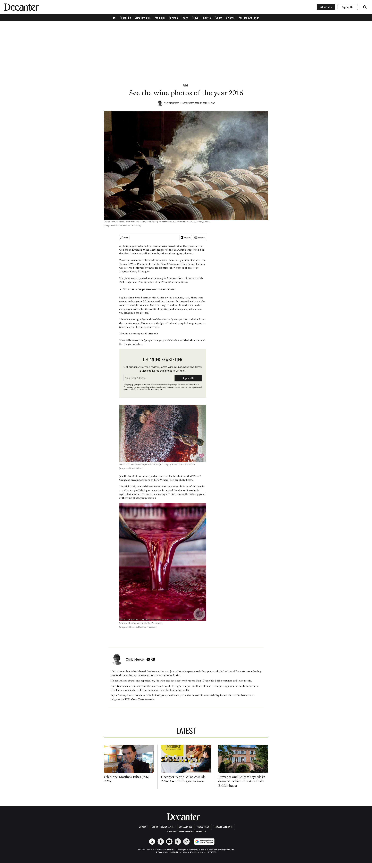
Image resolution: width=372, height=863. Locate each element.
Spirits (207, 18)
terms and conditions (223, 826)
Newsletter (201, 237)
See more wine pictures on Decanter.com (149, 289)
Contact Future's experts (163, 826)
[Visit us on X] (152, 841)
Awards (230, 18)
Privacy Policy (202, 826)
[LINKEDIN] (153, 659)
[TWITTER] (148, 659)
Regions (173, 18)
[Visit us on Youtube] (169, 841)
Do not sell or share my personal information (186, 831)
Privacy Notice (193, 384)
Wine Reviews (143, 18)
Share (126, 237)
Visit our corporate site (223, 849)
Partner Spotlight (248, 18)
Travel (195, 18)
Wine (185, 85)
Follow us (187, 237)
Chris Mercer (173, 103)
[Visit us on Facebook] (161, 841)
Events (218, 18)
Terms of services (152, 384)
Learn (185, 18)
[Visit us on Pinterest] (178, 841)
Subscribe (325, 7)
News (212, 103)
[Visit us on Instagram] (186, 841)
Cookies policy (185, 826)
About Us (143, 826)
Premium (159, 18)
